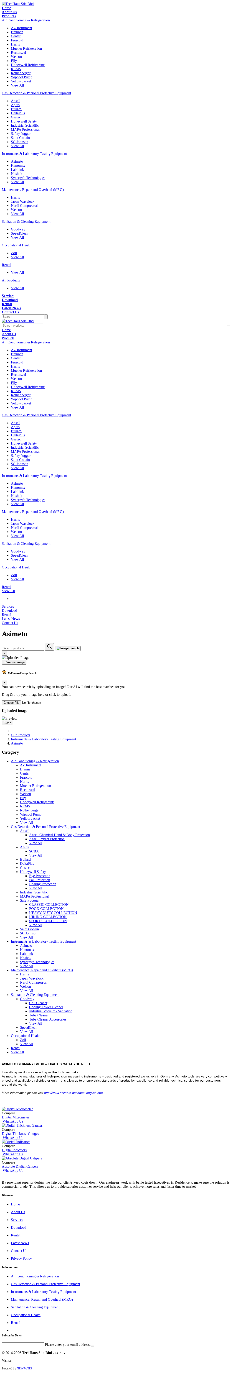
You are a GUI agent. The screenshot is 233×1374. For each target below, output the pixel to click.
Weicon (16, 57)
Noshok (16, 174)
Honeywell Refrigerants (28, 65)
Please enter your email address (67, 1344)
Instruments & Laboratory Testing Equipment (34, 154)
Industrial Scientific (25, 125)
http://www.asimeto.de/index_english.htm (73, 1093)
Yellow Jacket (21, 81)
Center (15, 36)
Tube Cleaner (38, 1015)
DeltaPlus (18, 113)
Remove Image (14, 662)
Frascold (17, 40)
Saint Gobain (20, 138)
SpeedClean (19, 233)
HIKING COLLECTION (48, 917)
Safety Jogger (20, 134)
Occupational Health (16, 245)
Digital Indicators (14, 1150)
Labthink (17, 169)
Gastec (16, 117)
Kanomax (18, 165)
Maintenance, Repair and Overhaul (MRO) (33, 190)
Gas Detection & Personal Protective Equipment (36, 93)
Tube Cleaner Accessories (47, 1019)
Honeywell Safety (24, 121)
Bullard (16, 109)
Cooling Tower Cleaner (46, 1007)
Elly (14, 61)
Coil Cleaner (38, 1003)
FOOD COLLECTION (46, 909)
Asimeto (17, 161)
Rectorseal (18, 52)
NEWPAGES (24, 1368)
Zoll (14, 253)
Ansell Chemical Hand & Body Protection (59, 835)
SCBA (34, 851)
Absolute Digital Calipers (20, 1166)
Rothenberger (20, 73)
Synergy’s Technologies (28, 178)
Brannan (17, 32)
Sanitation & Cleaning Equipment (26, 221)
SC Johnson (19, 142)
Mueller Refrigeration (26, 48)
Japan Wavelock (22, 201)
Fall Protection (39, 880)
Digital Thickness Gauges (20, 1134)
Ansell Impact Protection (47, 839)
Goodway (18, 229)
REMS (16, 69)
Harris (15, 44)
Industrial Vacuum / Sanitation (50, 1011)
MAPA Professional (25, 129)
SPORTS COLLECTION (48, 921)
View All (17, 85)
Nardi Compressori (24, 205)
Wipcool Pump (21, 77)
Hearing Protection (42, 884)
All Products (11, 280)
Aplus (15, 105)
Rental (6, 265)
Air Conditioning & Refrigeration (26, 20)
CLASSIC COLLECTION (49, 904)
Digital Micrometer (15, 1117)
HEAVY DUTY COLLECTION (53, 913)
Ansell (15, 101)
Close (7, 723)
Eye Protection (39, 876)
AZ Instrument (21, 28)
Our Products (20, 735)
